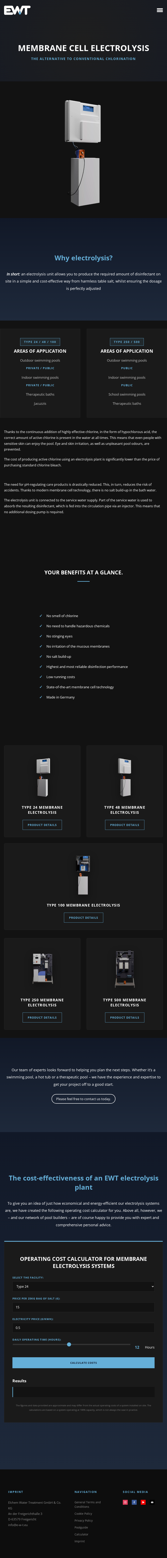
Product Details (42, 825)
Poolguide (81, 1527)
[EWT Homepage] (17, 10)
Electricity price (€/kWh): (33, 1319)
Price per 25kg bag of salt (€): (36, 1298)
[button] (160, 10)
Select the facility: (28, 1277)
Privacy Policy (84, 1520)
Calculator (81, 1534)
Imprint (80, 1541)
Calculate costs (83, 1363)
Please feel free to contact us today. (83, 1099)
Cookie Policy (83, 1513)
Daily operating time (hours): (36, 1339)
